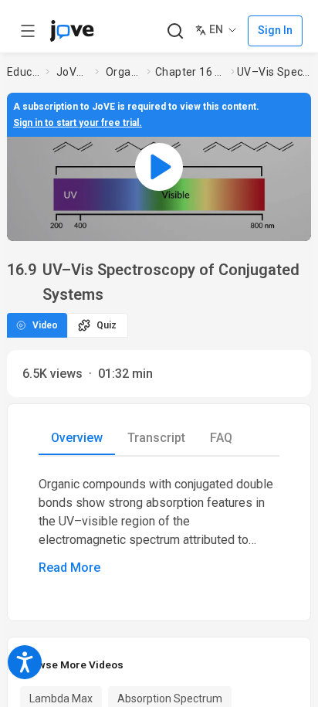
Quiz (106, 325)
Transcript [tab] (156, 437)
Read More (69, 567)
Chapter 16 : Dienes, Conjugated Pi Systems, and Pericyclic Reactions (190, 72)
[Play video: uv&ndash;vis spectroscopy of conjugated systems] (159, 167)
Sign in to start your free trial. (77, 122)
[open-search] (175, 31)
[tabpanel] (159, 526)
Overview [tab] (77, 437)
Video (45, 325)
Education (23, 72)
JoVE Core (72, 72)
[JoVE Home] (71, 31)
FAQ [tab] (221, 437)
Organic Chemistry (123, 72)
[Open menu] (27, 31)
